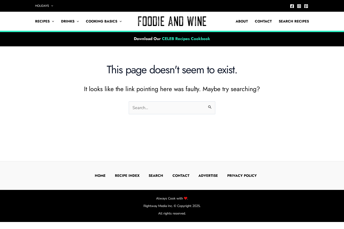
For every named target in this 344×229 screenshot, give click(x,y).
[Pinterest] (306, 6)
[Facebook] (292, 6)
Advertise (208, 175)
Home (100, 175)
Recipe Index (127, 175)
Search (156, 175)
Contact (263, 21)
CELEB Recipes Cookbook (186, 38)
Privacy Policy (242, 175)
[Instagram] (299, 6)
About (242, 21)
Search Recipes (294, 21)
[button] (51, 6)
